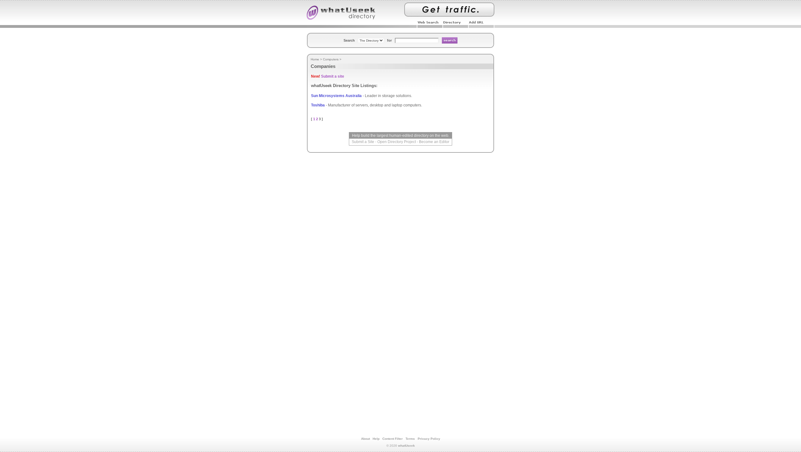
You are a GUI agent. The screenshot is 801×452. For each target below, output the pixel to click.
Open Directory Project (396, 142)
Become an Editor (434, 142)
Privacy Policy (429, 438)
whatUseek (406, 445)
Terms (410, 438)
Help (376, 438)
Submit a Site (363, 142)
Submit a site (332, 76)
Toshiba (318, 105)
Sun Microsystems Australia (336, 96)
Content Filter (392, 438)
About (365, 438)
